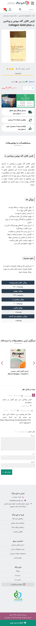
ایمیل (32, 462)
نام (33, 454)
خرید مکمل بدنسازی (18, 545)
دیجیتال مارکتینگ (21, 615)
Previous (2, 363)
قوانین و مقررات (17, 532)
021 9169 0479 (16, 497)
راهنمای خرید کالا (17, 519)
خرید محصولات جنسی (18, 549)
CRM (14, 615)
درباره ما (17, 575)
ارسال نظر (7, 472)
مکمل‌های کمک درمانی (24, 16)
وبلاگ (18, 571)
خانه (33, 16)
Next (33, 363)
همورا (11, 615)
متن (33, 436)
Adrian (31, 82)
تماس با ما (17, 580)
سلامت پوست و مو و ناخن (10, 16)
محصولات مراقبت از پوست (18, 553)
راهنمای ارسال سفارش (17, 523)
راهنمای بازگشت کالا (18, 527)
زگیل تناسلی (18, 558)
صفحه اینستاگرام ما (16, 584)
